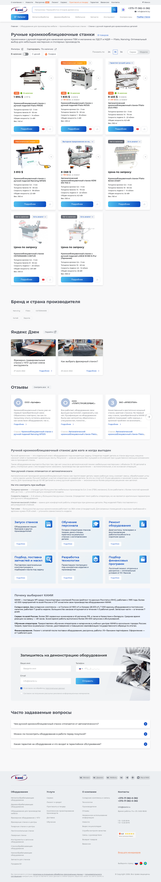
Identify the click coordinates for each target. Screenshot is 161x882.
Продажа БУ (16, 864)
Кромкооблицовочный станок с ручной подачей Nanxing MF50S (30, 179)
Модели (144, 52)
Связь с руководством (92, 835)
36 (115, 52)
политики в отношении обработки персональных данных (58, 874)
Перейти (49, 332)
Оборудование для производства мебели (38, 26)
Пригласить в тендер (78, 2)
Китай (15, 318)
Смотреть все (40, 387)
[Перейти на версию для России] (136, 863)
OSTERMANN (41, 311)
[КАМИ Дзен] (133, 778)
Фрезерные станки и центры (24, 822)
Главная (14, 26)
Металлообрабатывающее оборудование (22, 799)
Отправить (87, 681)
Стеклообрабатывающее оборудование (22, 847)
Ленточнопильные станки (22, 831)
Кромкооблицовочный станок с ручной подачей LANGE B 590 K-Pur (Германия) (79, 256)
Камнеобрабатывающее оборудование (21, 854)
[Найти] (114, 10)
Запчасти (94, 17)
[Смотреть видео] (43, 129)
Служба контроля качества (94, 831)
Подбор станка (143, 17)
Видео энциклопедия (91, 826)
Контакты (115, 2)
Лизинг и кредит (54, 802)
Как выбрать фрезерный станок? (79, 361)
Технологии (87, 802)
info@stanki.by (143, 11)
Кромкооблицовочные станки (73, 26)
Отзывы (85, 811)
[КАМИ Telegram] (127, 778)
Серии (133, 52)
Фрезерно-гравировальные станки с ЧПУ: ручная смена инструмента (29, 363)
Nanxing (16, 311)
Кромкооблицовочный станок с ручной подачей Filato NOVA (77, 104)
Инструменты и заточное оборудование (22, 841)
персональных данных (55, 688)
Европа (27, 318)
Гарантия (94, 2)
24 (109, 52)
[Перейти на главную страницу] (19, 778)
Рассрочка (39, 2)
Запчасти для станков (20, 859)
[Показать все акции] (90, 63)
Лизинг (55, 2)
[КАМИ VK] (121, 778)
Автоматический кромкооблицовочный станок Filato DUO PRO (126, 105)
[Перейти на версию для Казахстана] (145, 863)
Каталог (22, 17)
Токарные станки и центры (23, 826)
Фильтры (15, 49)
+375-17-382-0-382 (139, 8)
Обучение (51, 822)
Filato (28, 311)
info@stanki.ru (124, 807)
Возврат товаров (89, 839)
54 (121, 52)
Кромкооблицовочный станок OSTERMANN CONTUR (29, 255)
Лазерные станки (18, 835)
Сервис (63, 2)
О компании (16, 2)
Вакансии (105, 2)
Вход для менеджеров (129, 852)
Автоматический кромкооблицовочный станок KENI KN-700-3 (78, 180)
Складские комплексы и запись (96, 798)
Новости (29, 2)
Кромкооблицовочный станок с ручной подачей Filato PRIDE (29, 104)
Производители (89, 807)
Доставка (51, 818)
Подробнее (26, 129)
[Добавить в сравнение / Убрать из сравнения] (50, 129)
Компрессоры (126, 17)
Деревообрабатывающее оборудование (22, 805)
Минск (147, 2)
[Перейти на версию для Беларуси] (140, 863)
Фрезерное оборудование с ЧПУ (25, 818)
